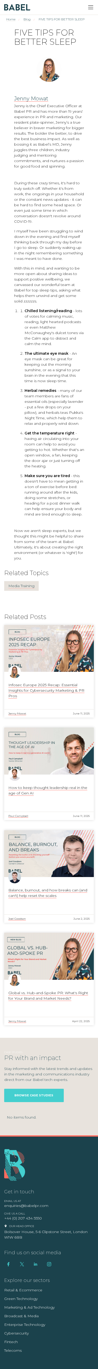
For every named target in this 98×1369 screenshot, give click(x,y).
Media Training (21, 585)
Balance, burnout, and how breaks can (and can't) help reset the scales (47, 893)
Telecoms (13, 1350)
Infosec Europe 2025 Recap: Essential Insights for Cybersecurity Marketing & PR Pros (46, 690)
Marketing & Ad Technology (29, 1307)
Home (10, 19)
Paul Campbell (18, 816)
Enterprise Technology (24, 1324)
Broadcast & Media (21, 1316)
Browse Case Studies (33, 1095)
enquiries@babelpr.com (26, 1205)
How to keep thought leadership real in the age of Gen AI (47, 790)
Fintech (11, 1341)
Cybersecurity (16, 1333)
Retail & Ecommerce (23, 1290)
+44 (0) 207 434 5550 (23, 1218)
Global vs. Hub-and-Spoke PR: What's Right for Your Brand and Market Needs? (48, 995)
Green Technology (21, 1298)
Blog (27, 19)
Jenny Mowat (31, 98)
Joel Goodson (17, 918)
